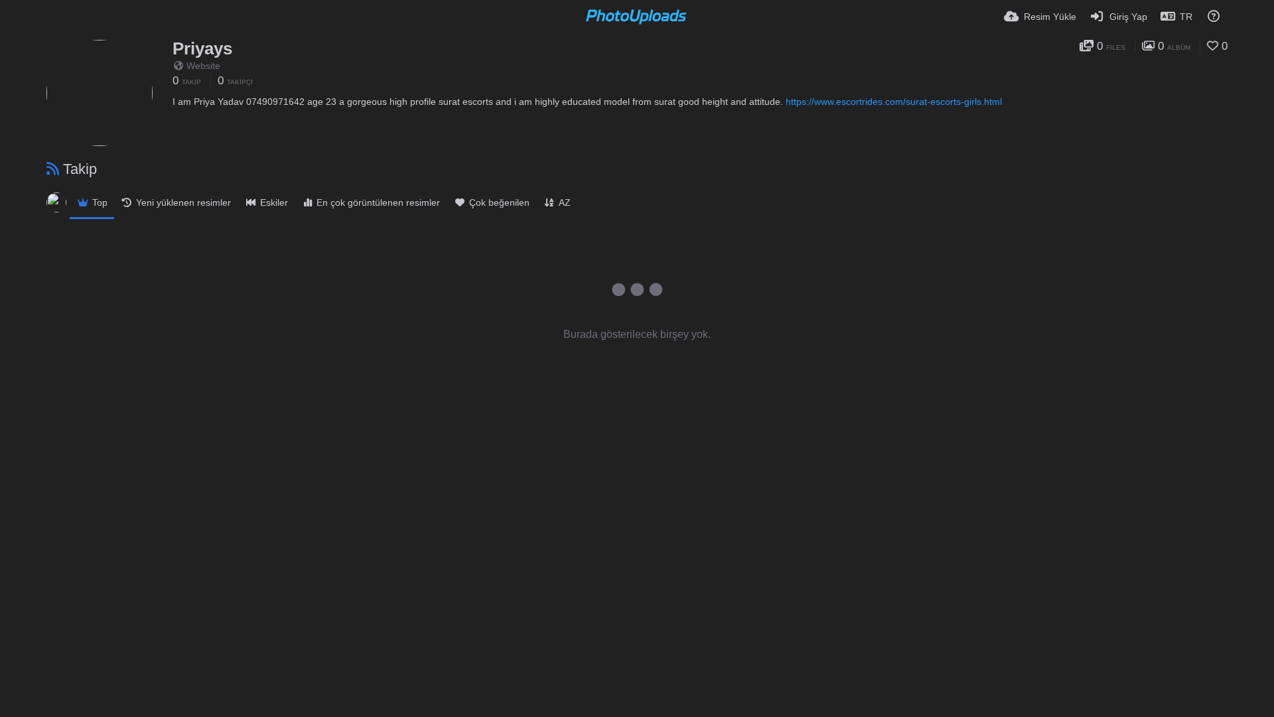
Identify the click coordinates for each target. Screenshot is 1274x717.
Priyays (202, 48)
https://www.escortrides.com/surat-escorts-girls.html (894, 101)
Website (203, 65)
